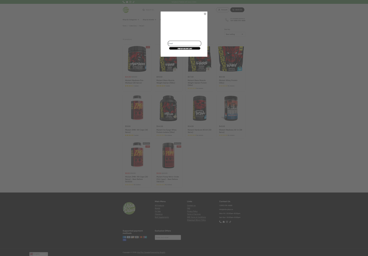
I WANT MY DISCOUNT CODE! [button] (184, 48)
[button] (205, 14)
